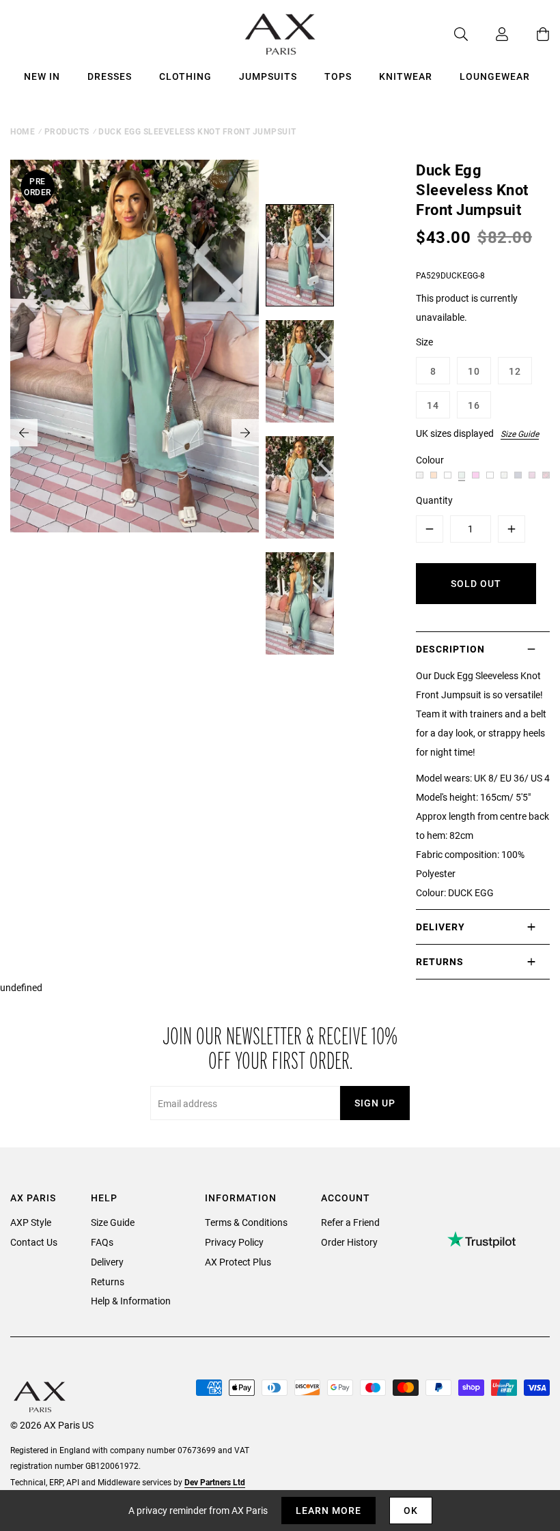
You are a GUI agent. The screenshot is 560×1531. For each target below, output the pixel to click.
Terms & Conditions (246, 1222)
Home (22, 131)
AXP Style (30, 1222)
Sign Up (374, 1102)
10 (474, 370)
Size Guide (520, 433)
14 (433, 405)
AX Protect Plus (238, 1261)
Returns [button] (440, 961)
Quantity (434, 499)
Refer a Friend (350, 1222)
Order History (349, 1241)
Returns (107, 1281)
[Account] (488, 34)
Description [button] (450, 648)
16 (474, 405)
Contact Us (33, 1241)
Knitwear (405, 76)
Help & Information (131, 1300)
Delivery (107, 1261)
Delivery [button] (440, 926)
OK (411, 1510)
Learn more (328, 1510)
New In (42, 76)
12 (515, 370)
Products (66, 131)
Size (424, 341)
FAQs (102, 1241)
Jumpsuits (268, 76)
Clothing (185, 76)
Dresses (109, 76)
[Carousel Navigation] (134, 432)
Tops (338, 76)
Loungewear (495, 76)
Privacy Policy (234, 1241)
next (245, 432)
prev (24, 432)
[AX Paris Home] (280, 34)
